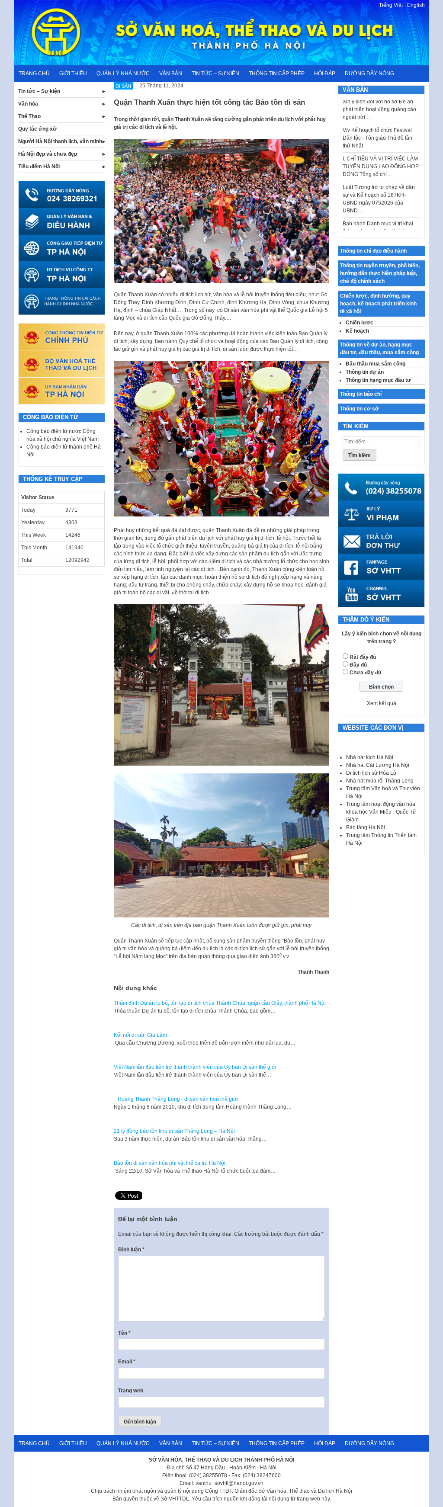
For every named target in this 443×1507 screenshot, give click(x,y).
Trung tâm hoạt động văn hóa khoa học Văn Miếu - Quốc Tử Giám (381, 812)
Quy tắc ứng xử (37, 129)
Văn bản (170, 74)
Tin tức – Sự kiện (215, 74)
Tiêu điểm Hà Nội (39, 167)
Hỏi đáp (324, 74)
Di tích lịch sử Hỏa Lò (371, 773)
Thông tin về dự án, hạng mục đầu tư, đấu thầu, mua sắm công (379, 349)
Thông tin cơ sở (359, 409)
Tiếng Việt (391, 5)
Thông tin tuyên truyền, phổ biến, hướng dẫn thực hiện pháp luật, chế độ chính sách (380, 273)
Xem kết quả (381, 703)
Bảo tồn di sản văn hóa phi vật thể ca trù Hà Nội (169, 1163)
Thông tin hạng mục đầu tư (378, 380)
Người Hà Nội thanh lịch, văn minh (60, 141)
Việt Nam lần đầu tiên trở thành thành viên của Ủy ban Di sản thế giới (195, 1067)
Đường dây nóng (369, 74)
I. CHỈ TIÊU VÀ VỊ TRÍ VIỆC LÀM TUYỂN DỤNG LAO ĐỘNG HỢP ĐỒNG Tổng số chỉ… (381, 150)
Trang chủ (34, 74)
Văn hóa (28, 104)
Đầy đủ (358, 665)
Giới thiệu (73, 74)
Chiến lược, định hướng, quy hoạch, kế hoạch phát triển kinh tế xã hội (378, 303)
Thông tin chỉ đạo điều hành (373, 251)
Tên (124, 1333)
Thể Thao (29, 116)
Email (126, 1362)
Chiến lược (359, 323)
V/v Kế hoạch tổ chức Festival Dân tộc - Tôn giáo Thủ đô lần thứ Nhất (377, 121)
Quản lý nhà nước (123, 74)
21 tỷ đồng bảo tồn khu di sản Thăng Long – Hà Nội (174, 1131)
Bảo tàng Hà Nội (365, 827)
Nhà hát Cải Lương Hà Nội (377, 765)
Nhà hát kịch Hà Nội (369, 757)
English (416, 5)
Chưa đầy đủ (365, 673)
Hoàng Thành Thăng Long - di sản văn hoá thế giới (176, 1099)
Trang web (130, 1391)
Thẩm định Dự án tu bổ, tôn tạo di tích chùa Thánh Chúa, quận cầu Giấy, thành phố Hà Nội (220, 1003)
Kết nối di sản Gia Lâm (140, 1035)
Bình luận (131, 1250)
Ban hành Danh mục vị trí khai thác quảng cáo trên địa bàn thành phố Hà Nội (378, 215)
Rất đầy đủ (363, 657)
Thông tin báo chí (361, 394)
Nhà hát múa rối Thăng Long (380, 781)
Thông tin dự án (365, 372)
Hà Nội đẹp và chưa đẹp (47, 154)
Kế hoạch (357, 331)
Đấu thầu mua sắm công (375, 364)
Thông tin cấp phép (277, 74)
